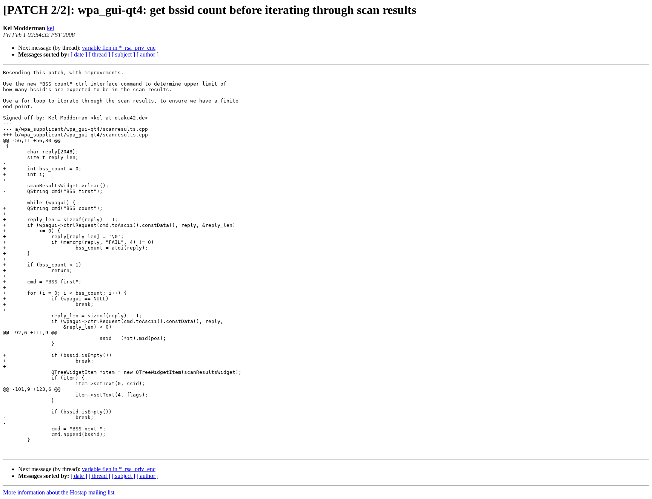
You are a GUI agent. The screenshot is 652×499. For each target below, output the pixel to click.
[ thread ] (99, 54)
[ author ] (147, 54)
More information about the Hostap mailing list (58, 492)
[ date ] (79, 54)
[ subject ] (123, 54)
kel (50, 28)
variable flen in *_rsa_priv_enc (118, 47)
